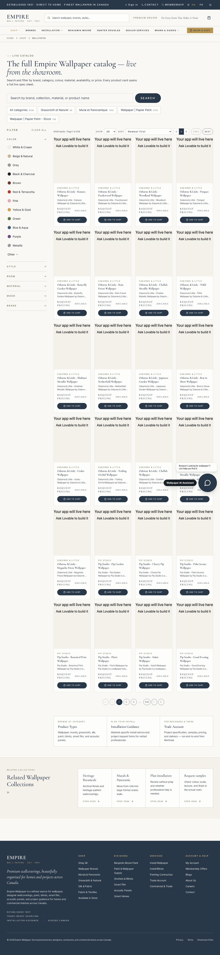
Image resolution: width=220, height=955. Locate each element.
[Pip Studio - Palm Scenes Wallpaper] (195, 533)
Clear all (39, 130)
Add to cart (74, 220)
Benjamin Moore (80, 30)
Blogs (189, 874)
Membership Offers (196, 868)
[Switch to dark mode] (210, 5)
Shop (14, 30)
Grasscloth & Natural (89, 880)
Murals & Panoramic (89, 874)
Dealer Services (137, 30)
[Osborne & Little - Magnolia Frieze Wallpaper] (72, 533)
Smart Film (120, 884)
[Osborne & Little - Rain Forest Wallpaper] (113, 253)
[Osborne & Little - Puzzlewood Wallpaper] (113, 160)
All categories (22, 110)
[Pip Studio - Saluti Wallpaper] (154, 626)
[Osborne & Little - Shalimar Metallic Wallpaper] (72, 346)
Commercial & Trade (161, 886)
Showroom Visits (205, 940)
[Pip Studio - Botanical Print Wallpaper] (72, 626)
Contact (190, 892)
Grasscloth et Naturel (56, 110)
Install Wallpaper (159, 862)
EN (193, 4)
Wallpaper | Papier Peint (139, 110)
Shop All (82, 862)
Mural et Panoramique (96, 110)
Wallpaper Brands (88, 868)
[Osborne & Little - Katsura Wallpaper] (72, 160)
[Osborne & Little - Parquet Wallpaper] (195, 160)
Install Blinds (157, 868)
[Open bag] (209, 18)
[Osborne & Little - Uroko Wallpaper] (72, 440)
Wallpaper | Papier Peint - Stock (33, 119)
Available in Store (87, 897)
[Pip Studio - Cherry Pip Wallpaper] (154, 533)
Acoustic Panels (123, 890)
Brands (31, 30)
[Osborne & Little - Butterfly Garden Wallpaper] (72, 253)
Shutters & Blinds (123, 878)
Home (10, 38)
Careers (190, 886)
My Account (192, 862)
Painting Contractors (161, 874)
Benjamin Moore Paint (126, 862)
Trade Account (158, 880)
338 (147, 702)
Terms (190, 940)
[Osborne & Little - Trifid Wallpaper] (195, 253)
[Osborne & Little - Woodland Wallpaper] (154, 160)
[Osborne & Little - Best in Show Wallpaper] (195, 346)
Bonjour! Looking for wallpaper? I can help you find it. (194, 467)
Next (208, 132)
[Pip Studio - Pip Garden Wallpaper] (113, 533)
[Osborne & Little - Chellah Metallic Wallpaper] (154, 253)
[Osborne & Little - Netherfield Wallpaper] (113, 346)
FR (201, 4)
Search (148, 98)
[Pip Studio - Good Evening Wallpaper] (195, 626)
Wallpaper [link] (39, 38)
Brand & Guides (166, 30)
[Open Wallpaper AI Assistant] (207, 482)
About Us (191, 880)
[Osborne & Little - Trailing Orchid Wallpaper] (113, 440)
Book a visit (202, 30)
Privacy (179, 940)
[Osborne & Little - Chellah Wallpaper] (154, 440)
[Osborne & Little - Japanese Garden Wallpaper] (154, 346)
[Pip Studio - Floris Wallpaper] (113, 626)
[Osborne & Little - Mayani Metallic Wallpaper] (195, 440)
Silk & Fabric (85, 886)
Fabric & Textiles (87, 892)
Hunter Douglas (108, 30)
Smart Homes (121, 896)
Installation (51, 30)
